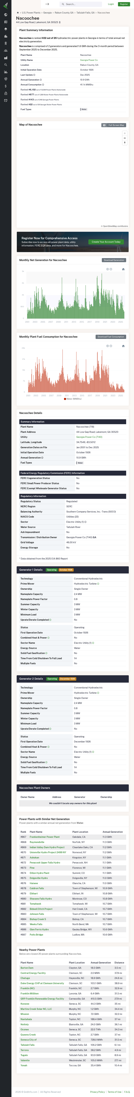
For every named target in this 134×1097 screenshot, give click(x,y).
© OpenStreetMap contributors (114, 226)
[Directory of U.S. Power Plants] (5, 57)
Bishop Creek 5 (38, 919)
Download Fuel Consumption (111, 337)
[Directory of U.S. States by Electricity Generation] (5, 22)
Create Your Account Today (106, 242)
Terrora (25, 1050)
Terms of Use (114, 1092)
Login (111, 4)
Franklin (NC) (28, 988)
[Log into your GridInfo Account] (5, 93)
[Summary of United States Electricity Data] (5, 15)
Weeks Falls (36, 924)
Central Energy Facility (33, 973)
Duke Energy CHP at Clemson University (42, 983)
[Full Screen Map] (5, 79)
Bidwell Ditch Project (41, 909)
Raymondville (37, 842)
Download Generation (114, 260)
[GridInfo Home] (18, 12)
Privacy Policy (97, 1092)
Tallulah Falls (27, 1045)
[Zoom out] (124, 138)
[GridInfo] (5, 5)
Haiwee (34, 883)
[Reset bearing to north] (124, 142)
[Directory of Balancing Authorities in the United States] (5, 43)
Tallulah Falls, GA (85, 12)
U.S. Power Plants (31, 12)
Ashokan (34, 857)
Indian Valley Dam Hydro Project (47, 847)
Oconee (25, 1029)
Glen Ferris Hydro (39, 929)
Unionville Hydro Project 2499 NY (48, 852)
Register (124, 4)
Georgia (47, 12)
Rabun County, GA (64, 12)
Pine (32, 868)
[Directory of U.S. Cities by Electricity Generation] (5, 36)
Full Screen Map (116, 125)
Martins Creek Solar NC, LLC (36, 1009)
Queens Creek (28, 1034)
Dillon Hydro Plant (39, 873)
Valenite (25, 1060)
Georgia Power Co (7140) (89, 437)
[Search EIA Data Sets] (5, 72)
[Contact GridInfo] (5, 100)
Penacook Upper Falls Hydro (45, 862)
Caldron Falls (37, 888)
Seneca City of (29, 1039)
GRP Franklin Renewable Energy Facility (42, 998)
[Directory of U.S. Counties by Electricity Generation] (5, 29)
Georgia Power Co (89, 60)
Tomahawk (35, 903)
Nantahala (26, 1019)
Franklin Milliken (30, 993)
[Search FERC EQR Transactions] (5, 64)
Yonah (24, 1065)
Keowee (25, 1004)
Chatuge (25, 978)
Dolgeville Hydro (39, 878)
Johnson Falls (37, 914)
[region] (5, 546)
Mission (25, 1014)
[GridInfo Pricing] (5, 86)
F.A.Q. (127, 1092)
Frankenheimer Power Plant (45, 837)
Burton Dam (27, 968)
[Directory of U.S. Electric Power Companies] (5, 50)
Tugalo (24, 1055)
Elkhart (34, 893)
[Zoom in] (124, 133)
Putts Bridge (36, 934)
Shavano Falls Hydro (41, 898)
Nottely (25, 1024)
